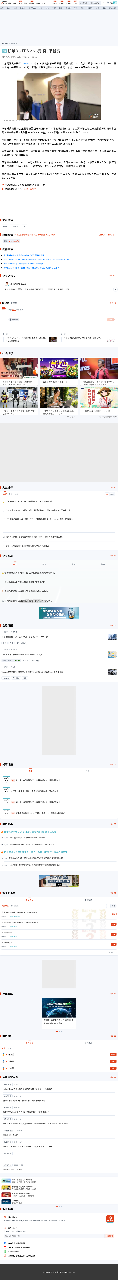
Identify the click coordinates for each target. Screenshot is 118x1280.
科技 (15, 8)
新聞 (15, 3)
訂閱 (75, 3)
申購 (113, 924)
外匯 (43, 3)
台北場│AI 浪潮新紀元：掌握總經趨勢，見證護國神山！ (37, 780)
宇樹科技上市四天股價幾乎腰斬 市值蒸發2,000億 (19, 412)
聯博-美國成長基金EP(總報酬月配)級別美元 (19, 912)
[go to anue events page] (104, 2)
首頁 (10, 3)
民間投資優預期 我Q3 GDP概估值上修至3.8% (82, 338)
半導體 (11, 1068)
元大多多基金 (7, 932)
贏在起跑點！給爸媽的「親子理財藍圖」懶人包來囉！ (36, 235)
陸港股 (32, 3)
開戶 (113, 914)
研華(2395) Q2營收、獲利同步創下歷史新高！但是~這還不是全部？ (31, 267)
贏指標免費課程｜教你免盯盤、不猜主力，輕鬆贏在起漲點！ (39, 813)
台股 (20, 3)
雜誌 (104, 8)
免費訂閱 (109, 1236)
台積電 (11, 1061)
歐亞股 (13, 667)
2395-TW (27, 63)
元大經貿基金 (7, 942)
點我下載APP (30, 188)
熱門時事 (32, 8)
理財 (82, 8)
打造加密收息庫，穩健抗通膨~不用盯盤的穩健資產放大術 (35, 791)
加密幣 (55, 3)
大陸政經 (14, 632)
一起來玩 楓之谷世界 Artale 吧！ (97, 411)
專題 (97, 8)
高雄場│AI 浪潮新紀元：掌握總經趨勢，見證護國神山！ (37, 802)
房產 (75, 8)
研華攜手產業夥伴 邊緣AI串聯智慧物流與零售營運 (23, 255)
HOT (13, 780)
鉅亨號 (69, 3)
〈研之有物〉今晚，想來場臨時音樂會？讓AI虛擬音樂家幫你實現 (26, 339)
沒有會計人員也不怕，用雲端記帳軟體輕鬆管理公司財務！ (58, 412)
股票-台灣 (13, 926)
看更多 (111, 275)
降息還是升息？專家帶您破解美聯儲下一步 (25, 184)
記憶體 (11, 1054)
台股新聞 (14, 43)
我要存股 (111, 235)
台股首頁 (102, 235)
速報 (40, 8)
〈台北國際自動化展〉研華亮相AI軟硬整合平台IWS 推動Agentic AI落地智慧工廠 (36, 259)
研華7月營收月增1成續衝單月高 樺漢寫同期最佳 (23, 263)
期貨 (60, 8)
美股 (26, 3)
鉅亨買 (62, 3)
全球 (48, 3)
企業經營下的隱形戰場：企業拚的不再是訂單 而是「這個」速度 (18, 383)
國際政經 (14, 649)
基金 (38, 3)
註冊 (115, 3)
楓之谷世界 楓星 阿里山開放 (55, 382)
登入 (111, 3)
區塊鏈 (68, 8)
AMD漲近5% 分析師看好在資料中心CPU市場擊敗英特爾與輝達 (98, 383)
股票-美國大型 (15, 916)
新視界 (90, 8)
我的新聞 (112, 8)
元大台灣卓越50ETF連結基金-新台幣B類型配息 (20, 922)
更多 (112, 494)
